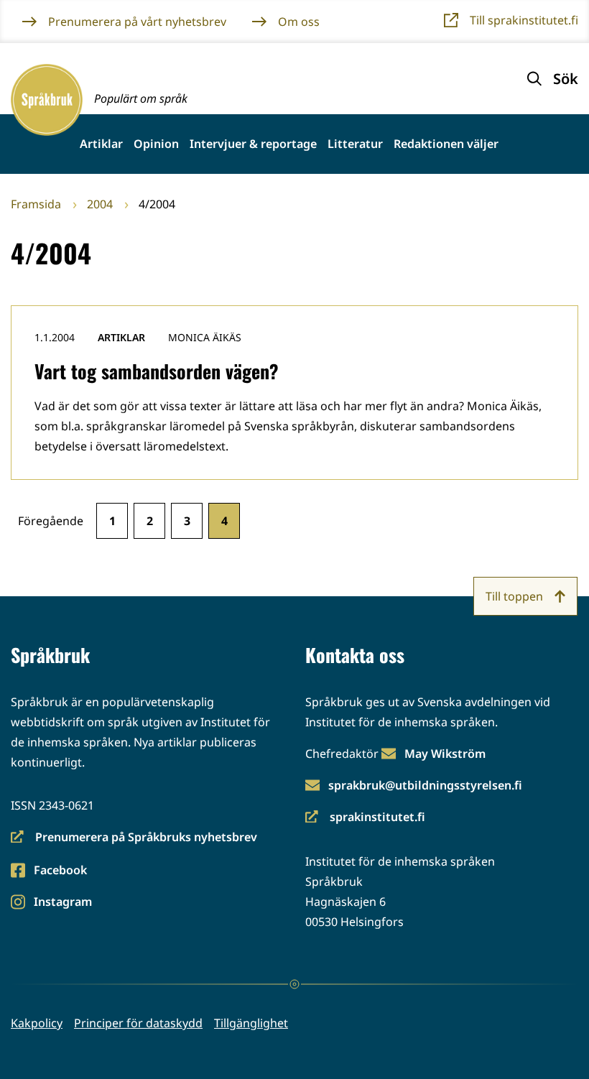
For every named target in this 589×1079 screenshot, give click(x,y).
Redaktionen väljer (446, 144)
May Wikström (445, 753)
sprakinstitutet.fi (365, 818)
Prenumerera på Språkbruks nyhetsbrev (134, 838)
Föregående (50, 521)
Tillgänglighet (251, 1023)
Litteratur (355, 144)
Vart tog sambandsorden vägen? (156, 371)
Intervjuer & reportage (253, 144)
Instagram (62, 903)
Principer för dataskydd (138, 1023)
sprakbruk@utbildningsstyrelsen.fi (425, 785)
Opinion (156, 144)
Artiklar (101, 144)
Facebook (60, 871)
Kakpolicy (36, 1023)
